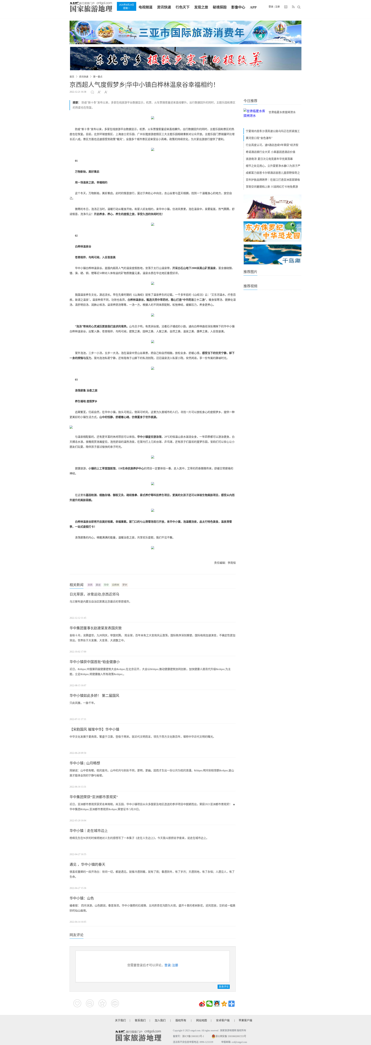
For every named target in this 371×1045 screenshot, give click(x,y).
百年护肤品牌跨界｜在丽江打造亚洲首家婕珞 (273, 179)
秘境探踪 (220, 7)
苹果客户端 (245, 1020)
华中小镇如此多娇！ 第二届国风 (94, 696)
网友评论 (76, 935)
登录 (271, 6)
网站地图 (201, 1020)
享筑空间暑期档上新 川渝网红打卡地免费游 (272, 186)
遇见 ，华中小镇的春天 (87, 864)
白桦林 (115, 585)
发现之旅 (201, 7)
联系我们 (140, 1020)
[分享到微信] (209, 1004)
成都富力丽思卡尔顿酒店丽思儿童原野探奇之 (273, 172)
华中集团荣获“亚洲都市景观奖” (94, 797)
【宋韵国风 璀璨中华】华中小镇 (94, 729)
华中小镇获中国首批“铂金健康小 (95, 662)
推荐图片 (250, 272)
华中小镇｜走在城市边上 (89, 831)
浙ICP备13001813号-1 (193, 1036)
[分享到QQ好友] (217, 1004)
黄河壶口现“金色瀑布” (259, 138)
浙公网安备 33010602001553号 (230, 1036)
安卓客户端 (223, 1020)
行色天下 (183, 7)
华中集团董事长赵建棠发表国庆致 (96, 628)
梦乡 (125, 585)
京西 (90, 585)
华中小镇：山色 (82, 898)
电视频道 (145, 7)
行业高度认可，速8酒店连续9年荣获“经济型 (272, 145)
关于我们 (120, 1020)
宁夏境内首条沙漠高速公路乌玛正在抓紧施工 (273, 131)
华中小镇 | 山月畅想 (85, 763)
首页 (72, 76)
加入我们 (160, 1020)
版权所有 (180, 1020)
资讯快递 (164, 7)
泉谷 (98, 585)
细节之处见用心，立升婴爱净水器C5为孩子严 (273, 165)
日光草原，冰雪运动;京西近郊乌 (94, 594)
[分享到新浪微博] (202, 1004)
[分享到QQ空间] (224, 1004)
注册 (277, 6)
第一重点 (97, 76)
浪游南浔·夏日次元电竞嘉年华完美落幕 (269, 158)
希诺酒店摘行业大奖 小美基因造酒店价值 (270, 152)
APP (253, 7)
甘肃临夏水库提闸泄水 (282, 112)
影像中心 (238, 7)
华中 (106, 585)
